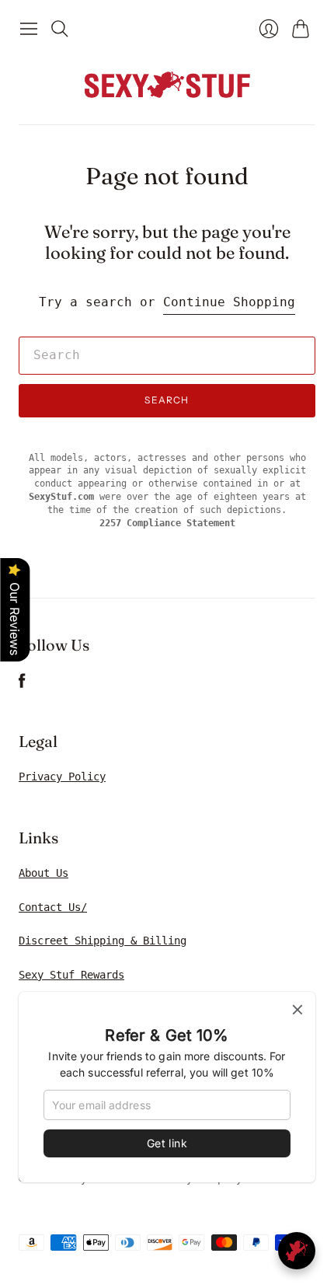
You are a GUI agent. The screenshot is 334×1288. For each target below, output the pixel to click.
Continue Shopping (229, 302)
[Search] (60, 29)
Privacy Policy (62, 776)
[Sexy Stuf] (167, 83)
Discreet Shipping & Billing (102, 940)
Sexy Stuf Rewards (71, 975)
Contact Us (50, 907)
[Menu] (28, 28)
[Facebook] (22, 684)
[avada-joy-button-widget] (296, 1250)
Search (166, 400)
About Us (43, 873)
